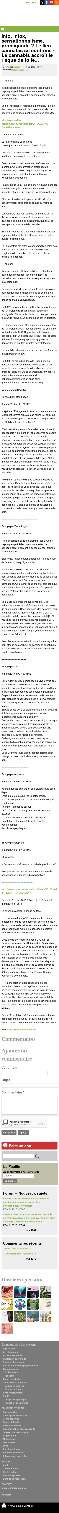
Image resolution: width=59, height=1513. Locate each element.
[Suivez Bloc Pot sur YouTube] (51, 4)
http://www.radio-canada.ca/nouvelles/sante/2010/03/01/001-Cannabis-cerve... (26, 123)
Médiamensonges (19, 69)
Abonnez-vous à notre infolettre (21, 1171)
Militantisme (9, 1439)
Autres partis (10, 1411)
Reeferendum (10, 1471)
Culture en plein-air (15, 1385)
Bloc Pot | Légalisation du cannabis (15, 10)
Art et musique (10, 1351)
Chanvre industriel (12, 1378)
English (30, 2)
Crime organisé (11, 1418)
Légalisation (9, 1435)
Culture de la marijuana (15, 1382)
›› (39, 1230)
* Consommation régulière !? (19, 1253)
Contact (28, 1505)
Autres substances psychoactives (20, 1365)
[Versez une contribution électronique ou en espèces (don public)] (5, 1146)
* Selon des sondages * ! (17, 1248)
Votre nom (9, 1067)
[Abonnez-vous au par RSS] (56, 4)
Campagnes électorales (15, 1415)
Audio (6, 1465)
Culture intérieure (14, 1389)
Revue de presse (11, 1475)
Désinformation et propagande (19, 1428)
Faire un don (20, 1145)
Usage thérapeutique (15, 1399)
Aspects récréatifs (12, 1355)
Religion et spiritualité (14, 1358)
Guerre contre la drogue (15, 1432)
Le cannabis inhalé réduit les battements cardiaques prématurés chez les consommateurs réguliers (26, 1202)
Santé (6, 1396)
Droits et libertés (11, 1422)
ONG (5, 1445)
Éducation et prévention (15, 1455)
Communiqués (10, 1468)
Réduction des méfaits (16, 1402)
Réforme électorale (13, 1452)
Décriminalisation (12, 1425)
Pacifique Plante (11, 1449)
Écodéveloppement (13, 1392)
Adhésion (6, 1494)
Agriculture (9, 1348)
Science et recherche (14, 1362)
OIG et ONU (9, 1442)
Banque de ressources (15, 1478)
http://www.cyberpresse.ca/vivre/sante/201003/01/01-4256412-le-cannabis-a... (29, 891)
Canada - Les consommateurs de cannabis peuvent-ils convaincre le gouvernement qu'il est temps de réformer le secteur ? (29, 1218)
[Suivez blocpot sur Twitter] (42, 4)
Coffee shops (11, 1372)
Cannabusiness (11, 1368)
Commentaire (13, 1092)
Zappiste (17, 66)
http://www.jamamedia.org (21, 1029)
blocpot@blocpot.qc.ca (14, 1487)
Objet (6, 1079)
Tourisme (9, 1375)
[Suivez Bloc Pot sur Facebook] (46, 4)
